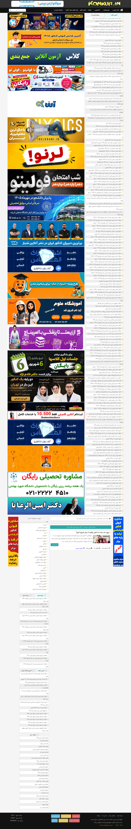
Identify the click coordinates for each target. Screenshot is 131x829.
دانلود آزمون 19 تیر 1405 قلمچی (113, 439)
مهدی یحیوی (45, 804)
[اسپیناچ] (46, 337)
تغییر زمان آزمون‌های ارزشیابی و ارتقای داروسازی (109, 475)
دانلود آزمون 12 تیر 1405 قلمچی (113, 458)
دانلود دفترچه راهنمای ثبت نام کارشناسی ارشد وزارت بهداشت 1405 (105, 157)
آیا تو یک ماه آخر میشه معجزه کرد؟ (38, 613)
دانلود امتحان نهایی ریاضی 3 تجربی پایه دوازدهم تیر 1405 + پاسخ (105, 323)
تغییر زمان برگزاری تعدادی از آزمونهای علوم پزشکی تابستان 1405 (106, 511)
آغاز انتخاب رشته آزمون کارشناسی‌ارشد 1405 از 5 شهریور (108, 21)
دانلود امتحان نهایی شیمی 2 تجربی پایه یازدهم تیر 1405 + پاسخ (106, 237)
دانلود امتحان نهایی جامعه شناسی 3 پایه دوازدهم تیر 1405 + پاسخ (105, 242)
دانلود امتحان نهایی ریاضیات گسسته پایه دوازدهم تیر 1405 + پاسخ (105, 267)
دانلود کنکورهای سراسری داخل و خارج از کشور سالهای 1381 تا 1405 (105, 60)
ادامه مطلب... (55, 544)
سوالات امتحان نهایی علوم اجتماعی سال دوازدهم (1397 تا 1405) (106, 273)
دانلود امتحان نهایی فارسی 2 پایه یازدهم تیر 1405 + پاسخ (107, 397)
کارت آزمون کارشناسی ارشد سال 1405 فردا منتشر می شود (107, 428)
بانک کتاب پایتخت (44, 744)
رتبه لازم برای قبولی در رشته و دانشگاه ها (111, 461)
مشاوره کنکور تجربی (43, 787)
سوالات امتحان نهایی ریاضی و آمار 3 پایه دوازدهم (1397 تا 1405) (106, 356)
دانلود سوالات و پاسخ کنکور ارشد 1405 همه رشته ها (109, 295)
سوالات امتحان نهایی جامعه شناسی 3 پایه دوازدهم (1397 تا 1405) (105, 270)
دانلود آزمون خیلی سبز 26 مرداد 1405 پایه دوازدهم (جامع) (107, 82)
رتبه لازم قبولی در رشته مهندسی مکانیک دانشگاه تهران (108, 447)
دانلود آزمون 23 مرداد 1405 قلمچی (113, 140)
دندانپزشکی (43, 570)
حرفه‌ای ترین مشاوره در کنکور (41, 784)
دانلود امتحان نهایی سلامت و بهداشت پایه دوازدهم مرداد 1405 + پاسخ (104, 193)
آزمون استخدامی (42, 528)
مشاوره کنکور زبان (44, 741)
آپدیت (44, 525)
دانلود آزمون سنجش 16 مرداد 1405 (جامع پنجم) (109, 148)
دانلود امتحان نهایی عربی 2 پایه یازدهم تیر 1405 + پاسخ (108, 259)
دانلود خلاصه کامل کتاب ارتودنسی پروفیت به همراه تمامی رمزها (106, 312)
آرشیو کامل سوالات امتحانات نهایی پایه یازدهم (110, 284)
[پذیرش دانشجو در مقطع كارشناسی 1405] (46, 208)
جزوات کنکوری (42, 552)
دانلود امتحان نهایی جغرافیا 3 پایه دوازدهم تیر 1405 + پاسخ (107, 370)
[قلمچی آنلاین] (46, 415)
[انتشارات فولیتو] (46, 182)
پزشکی (44, 544)
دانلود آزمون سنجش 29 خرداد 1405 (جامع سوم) (109, 497)
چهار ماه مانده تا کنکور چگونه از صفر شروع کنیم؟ (92, 532)
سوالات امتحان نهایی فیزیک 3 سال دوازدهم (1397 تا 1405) (107, 276)
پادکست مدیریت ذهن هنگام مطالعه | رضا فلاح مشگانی (108, 165)
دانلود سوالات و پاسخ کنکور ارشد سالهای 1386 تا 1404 (108, 406)
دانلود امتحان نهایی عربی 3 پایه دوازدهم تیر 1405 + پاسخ (107, 181)
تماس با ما (104, 816)
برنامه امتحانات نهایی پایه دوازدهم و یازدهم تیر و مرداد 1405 (107, 442)
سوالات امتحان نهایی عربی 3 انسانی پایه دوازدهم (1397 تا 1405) (106, 331)
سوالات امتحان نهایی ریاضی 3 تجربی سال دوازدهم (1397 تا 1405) (105, 383)
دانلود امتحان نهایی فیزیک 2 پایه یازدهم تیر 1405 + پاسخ (107, 240)
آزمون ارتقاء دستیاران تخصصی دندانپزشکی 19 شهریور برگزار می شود (105, 431)
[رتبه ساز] (46, 56)
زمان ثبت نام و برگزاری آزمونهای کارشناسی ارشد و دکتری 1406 (106, 87)
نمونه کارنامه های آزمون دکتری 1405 (112, 317)
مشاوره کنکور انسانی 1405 (42, 796)
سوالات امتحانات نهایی (40, 573)
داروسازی (44, 554)
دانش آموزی (116, 10)
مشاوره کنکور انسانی (43, 778)
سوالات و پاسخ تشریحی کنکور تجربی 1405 (111, 46)
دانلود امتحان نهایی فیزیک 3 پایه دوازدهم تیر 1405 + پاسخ (107, 223)
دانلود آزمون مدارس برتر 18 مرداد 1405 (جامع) (110, 159)
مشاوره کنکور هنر (44, 790)
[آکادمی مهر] (46, 458)
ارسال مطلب (120, 816)
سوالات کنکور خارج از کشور (39, 579)
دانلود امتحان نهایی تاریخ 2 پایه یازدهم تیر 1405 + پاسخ (108, 325)
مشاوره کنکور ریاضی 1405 (42, 761)
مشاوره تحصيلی (79, 548)
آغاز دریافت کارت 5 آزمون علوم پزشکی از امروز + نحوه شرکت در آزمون (105, 98)
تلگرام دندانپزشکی (66, 816)
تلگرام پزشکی (76, 816)
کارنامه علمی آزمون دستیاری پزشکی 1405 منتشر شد (109, 90)
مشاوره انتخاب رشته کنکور (42, 802)
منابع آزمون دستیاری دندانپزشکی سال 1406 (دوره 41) (108, 231)
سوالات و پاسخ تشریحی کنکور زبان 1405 (111, 54)
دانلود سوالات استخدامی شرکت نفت (39, 758)
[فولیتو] (46, 69)
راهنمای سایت (111, 816)
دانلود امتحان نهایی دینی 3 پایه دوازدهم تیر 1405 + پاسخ (107, 408)
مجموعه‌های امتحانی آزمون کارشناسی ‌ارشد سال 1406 (108, 505)
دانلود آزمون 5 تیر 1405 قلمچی (114, 486)
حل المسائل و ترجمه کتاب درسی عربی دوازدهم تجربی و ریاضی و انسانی (104, 334)
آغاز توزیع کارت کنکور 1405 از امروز (113, 107)
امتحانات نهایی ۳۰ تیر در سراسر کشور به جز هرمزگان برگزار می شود (105, 314)
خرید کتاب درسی (44, 755)
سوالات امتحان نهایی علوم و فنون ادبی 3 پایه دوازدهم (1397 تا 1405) (104, 220)
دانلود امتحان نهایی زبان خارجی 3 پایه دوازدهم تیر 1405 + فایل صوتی (104, 245)
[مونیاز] (46, 234)
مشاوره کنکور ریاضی (43, 767)
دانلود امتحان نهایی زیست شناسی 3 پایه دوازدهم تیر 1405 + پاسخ (105, 289)
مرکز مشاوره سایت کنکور (72, 10)
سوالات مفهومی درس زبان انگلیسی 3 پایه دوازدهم (109, 303)
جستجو (10, 10)
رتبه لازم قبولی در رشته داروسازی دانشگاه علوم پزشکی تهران (107, 453)
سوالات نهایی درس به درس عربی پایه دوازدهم (110, 339)
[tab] (34, 521)
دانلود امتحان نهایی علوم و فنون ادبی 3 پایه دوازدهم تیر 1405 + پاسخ (104, 187)
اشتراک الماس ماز (44, 752)
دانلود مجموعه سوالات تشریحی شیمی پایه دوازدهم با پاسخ (107, 514)
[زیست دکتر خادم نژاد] (46, 82)
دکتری (44, 568)
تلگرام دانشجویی (63, 821)
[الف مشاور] (46, 285)
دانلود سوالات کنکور (41, 560)
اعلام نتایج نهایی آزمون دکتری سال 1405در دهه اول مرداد (107, 345)
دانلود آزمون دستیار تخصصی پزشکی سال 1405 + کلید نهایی (107, 132)
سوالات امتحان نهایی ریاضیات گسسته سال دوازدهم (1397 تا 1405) (105, 353)
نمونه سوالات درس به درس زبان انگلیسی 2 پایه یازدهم (108, 306)
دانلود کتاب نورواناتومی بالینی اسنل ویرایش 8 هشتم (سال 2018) (106, 500)
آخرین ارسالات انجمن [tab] (26, 671)
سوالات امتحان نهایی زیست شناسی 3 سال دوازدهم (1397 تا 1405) (105, 350)
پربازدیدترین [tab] (40, 595)
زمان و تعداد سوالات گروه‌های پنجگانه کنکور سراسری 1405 (107, 68)
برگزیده (44, 541)
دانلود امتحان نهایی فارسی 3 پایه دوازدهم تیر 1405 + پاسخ (107, 395)
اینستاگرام (54, 821)
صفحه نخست (105, 519)
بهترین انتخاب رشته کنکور (42, 781)
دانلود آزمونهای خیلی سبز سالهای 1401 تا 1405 (110, 466)
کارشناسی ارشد (42, 587)
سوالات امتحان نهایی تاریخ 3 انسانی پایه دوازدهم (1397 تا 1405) (106, 256)
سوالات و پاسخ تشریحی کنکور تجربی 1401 (37, 655)
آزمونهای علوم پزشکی (41, 530)
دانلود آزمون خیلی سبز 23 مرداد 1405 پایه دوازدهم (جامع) (107, 85)
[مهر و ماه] (46, 21)
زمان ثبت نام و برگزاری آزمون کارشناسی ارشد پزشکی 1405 (107, 425)
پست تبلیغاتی (42, 546)
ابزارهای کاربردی (59, 10)
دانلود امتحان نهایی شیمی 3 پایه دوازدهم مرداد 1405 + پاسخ (107, 226)
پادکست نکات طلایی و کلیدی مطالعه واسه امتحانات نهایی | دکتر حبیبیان (104, 436)
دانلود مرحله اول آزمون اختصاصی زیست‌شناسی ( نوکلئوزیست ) (106, 26)
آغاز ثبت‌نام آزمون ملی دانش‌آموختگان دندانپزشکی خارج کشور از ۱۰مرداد (104, 478)
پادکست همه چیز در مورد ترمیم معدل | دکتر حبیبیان (109, 491)
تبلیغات (89, 10)
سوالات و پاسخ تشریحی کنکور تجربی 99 (37, 610)
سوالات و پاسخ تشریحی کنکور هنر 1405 (111, 57)
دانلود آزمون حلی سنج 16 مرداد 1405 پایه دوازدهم (109, 162)
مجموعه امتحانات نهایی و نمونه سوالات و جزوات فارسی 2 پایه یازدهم (105, 414)
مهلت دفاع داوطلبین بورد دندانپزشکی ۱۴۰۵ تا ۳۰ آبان (108, 483)
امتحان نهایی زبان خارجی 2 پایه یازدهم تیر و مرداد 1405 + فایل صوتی (104, 170)
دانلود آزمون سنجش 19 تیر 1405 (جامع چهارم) (110, 151)
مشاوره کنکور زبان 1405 (42, 775)
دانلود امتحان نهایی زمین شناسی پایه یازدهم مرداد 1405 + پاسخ (106, 190)
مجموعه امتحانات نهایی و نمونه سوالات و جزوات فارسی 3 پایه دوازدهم (104, 403)
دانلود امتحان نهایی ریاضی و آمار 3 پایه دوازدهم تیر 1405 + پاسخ (106, 292)
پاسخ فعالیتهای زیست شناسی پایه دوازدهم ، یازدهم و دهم (107, 494)
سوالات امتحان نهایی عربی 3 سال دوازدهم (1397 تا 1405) (107, 328)
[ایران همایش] (46, 484)
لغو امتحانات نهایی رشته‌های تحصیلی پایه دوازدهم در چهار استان (106, 381)
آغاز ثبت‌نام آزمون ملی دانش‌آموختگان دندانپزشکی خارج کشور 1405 (105, 204)
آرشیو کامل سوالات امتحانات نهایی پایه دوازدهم (110, 281)
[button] (46, 522)
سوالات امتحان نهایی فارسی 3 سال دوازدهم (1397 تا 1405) (107, 400)
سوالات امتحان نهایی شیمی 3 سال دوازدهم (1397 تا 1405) (107, 253)
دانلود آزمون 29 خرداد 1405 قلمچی (113, 508)
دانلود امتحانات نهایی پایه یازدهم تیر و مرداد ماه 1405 (108, 154)
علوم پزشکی (107, 10)
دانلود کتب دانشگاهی (40, 562)
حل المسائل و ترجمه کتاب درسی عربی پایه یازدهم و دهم (108, 336)
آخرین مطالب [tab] (114, 15)
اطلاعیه (44, 536)
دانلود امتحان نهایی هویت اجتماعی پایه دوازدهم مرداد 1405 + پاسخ (105, 176)
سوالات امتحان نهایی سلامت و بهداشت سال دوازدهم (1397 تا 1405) (105, 264)
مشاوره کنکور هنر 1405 (43, 773)
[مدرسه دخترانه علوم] (46, 311)
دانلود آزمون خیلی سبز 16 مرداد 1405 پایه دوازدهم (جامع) (107, 145)
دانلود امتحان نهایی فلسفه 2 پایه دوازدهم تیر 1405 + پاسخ (107, 248)
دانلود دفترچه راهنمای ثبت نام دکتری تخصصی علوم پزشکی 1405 (106, 115)
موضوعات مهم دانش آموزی (39, 589)
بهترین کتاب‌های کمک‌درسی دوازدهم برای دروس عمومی (108, 129)
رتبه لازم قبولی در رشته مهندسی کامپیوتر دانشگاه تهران (108, 450)
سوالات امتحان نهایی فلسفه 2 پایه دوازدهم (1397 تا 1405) (107, 278)
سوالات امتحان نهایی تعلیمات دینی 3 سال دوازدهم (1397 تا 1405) (105, 433)
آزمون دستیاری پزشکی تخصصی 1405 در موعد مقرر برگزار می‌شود (105, 347)
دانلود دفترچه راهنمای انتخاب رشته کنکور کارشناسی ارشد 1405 (106, 18)
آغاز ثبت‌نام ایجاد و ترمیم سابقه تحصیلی (111, 489)
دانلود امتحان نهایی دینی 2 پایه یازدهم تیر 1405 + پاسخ (108, 251)
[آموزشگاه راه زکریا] (46, 406)
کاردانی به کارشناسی (41, 584)
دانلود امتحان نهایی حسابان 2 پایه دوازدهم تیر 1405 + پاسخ (107, 367)
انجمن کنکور (83, 10)
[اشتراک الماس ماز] (46, 259)
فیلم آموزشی (43, 581)
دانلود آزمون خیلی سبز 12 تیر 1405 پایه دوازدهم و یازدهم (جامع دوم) (105, 455)
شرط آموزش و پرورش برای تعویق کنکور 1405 (110, 342)
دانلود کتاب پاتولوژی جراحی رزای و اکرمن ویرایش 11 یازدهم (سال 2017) (104, 417)
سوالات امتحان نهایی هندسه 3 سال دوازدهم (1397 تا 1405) (107, 217)
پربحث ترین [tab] (26, 595)
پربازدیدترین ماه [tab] (95, 15)
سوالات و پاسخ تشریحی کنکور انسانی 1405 (111, 51)
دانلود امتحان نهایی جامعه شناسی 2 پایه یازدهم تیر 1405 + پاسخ (106, 262)
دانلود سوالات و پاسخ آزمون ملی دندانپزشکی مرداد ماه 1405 (107, 29)
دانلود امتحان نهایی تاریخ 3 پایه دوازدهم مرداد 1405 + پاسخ (107, 228)
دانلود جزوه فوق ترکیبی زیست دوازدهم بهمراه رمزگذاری (108, 392)
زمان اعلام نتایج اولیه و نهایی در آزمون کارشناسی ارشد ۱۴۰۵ (107, 375)
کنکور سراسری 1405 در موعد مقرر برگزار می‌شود (110, 372)
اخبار (45, 533)
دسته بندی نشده (42, 565)
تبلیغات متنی (33, 735)
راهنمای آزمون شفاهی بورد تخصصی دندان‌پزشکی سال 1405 (107, 320)
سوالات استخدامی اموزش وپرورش (40, 770)
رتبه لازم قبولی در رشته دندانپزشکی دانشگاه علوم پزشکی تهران (106, 444)
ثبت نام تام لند (44, 793)
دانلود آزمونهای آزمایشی (40, 557)
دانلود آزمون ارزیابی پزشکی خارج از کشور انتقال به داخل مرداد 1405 (105, 32)
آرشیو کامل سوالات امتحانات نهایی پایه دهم (111, 287)
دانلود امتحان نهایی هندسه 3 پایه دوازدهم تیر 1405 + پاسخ (107, 184)
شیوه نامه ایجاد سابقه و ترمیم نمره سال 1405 (110, 411)
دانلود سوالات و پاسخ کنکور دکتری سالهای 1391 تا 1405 (108, 472)
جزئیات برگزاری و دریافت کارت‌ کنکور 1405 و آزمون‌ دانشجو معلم (106, 143)
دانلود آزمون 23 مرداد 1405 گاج (113, 123)
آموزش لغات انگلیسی (43, 746)
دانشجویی (97, 10)
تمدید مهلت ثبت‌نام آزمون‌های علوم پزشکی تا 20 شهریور (108, 234)
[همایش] (46, 389)
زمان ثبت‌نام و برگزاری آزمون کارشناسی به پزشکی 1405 (108, 359)
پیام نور (44, 549)
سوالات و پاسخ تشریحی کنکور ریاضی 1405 (111, 49)
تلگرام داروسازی (55, 816)
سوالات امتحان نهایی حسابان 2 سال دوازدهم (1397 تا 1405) (107, 386)
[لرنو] (46, 156)
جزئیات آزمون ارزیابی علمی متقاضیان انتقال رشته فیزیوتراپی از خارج (105, 480)
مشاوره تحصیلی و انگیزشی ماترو (40, 749)
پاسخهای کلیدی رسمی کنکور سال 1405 (112, 43)
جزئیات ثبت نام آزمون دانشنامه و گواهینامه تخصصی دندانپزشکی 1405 (104, 378)
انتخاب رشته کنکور (41, 538)
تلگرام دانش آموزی (74, 821)
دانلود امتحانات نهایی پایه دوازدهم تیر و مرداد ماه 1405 (108, 126)
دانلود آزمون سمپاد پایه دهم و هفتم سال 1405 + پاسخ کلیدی (106, 502)
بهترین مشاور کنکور (43, 799)
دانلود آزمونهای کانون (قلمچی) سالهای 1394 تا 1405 (109, 464)
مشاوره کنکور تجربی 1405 (42, 738)
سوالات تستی (42, 576)
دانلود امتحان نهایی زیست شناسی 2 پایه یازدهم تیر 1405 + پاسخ (105, 173)
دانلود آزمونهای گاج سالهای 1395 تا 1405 (111, 469)
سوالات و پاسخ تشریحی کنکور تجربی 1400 (37, 632)
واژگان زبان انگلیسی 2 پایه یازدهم (113, 309)
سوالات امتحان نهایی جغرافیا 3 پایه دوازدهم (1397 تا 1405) (107, 389)
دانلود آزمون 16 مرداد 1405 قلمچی (113, 168)
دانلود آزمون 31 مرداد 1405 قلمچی (113, 40)
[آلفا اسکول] (46, 104)
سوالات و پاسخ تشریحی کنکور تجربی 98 (37, 647)
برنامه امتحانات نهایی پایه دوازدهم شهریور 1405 (110, 24)
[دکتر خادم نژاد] (46, 363)
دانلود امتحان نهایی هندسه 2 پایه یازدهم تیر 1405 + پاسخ (107, 179)
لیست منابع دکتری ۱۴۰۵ (42, 764)
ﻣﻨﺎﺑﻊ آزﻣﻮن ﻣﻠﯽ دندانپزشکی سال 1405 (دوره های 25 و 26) (107, 195)
